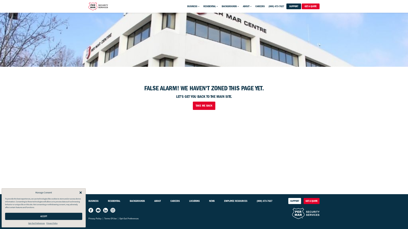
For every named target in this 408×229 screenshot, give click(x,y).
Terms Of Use (110, 218)
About (246, 6)
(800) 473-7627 (276, 6)
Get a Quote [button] (311, 6)
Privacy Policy (52, 223)
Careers (260, 6)
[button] (80, 192)
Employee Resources (235, 201)
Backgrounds (229, 6)
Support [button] (293, 6)
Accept (43, 216)
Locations (194, 201)
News (212, 201)
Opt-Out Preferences (36, 223)
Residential (209, 6)
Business (192, 6)
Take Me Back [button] (204, 105)
